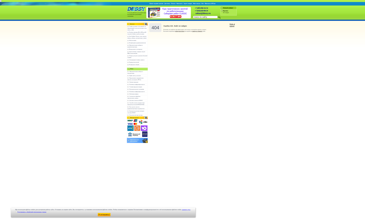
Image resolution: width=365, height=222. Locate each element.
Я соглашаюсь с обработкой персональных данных (31, 212)
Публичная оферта (133, 94)
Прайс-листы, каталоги (135, 75)
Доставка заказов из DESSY (136, 100)
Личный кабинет (228, 8)
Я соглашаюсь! (104, 215)
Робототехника (132, 40)
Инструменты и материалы (135, 49)
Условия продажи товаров (135, 86)
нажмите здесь (186, 209)
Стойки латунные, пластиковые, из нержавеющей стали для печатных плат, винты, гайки (137, 28)
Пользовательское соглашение (136, 89)
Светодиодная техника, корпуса (136, 59)
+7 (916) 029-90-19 (201, 11)
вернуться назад (179, 31)
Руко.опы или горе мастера (136, 115)
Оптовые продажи (133, 82)
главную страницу (197, 31)
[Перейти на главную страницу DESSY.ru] (136, 11)
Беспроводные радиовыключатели (137, 42)
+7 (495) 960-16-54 (201, 8)
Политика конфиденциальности (137, 84)
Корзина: (225, 11)
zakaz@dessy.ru (203, 13)
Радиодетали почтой (134, 62)
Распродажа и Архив (134, 64)
